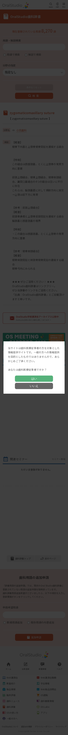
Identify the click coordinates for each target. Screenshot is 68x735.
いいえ (34, 386)
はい (34, 378)
